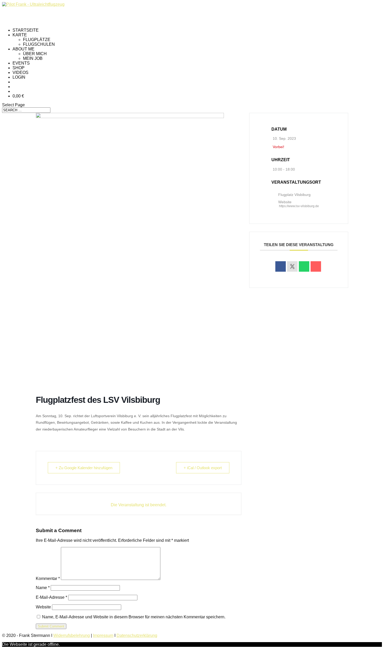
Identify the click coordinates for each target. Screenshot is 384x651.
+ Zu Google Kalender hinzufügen (83, 468)
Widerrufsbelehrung (71, 635)
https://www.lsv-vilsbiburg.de (299, 206)
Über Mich (35, 53)
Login (19, 77)
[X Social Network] (292, 266)
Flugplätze (36, 39)
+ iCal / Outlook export (203, 468)
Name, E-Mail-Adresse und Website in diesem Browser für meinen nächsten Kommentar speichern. (133, 617)
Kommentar (48, 578)
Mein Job (33, 58)
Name (43, 587)
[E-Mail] (316, 266)
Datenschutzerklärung (137, 635)
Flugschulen (39, 44)
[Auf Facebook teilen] (280, 266)
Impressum (103, 635)
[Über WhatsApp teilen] (304, 266)
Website (43, 607)
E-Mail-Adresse (51, 597)
